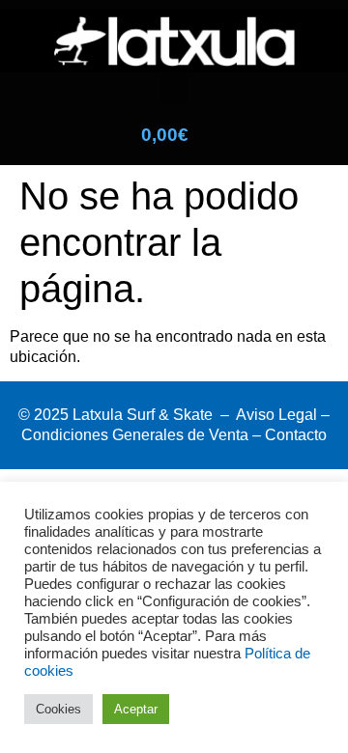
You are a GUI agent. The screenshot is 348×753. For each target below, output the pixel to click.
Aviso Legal (276, 414)
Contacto (296, 435)
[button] (174, 88)
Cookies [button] (58, 709)
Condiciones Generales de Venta (134, 435)
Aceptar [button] (136, 709)
